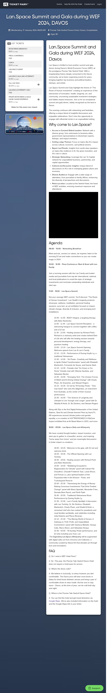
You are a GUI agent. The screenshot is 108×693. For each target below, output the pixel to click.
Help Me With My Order (73, 4)
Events (59, 4)
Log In (99, 4)
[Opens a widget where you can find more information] (94, 688)
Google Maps (54, 601)
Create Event (89, 4)
